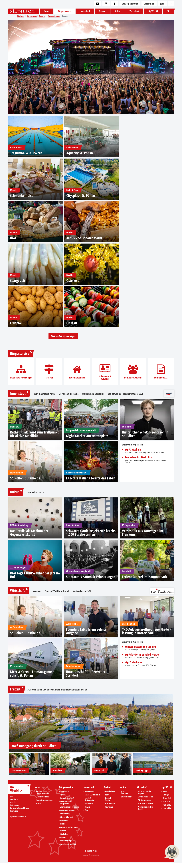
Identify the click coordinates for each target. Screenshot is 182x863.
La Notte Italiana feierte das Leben (90, 478)
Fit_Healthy (167, 805)
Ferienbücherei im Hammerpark (144, 576)
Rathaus (63, 831)
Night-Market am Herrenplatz (87, 435)
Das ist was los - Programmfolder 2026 (125, 394)
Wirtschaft (134, 11)
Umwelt (63, 837)
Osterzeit (72, 280)
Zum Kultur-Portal (35, 492)
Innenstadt (85, 11)
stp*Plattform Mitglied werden (142, 654)
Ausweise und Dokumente (69, 807)
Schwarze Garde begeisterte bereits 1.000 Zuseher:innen (91, 532)
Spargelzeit (17, 280)
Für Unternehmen (144, 800)
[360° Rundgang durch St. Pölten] (91, 723)
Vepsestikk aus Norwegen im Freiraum (142, 532)
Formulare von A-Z (67, 798)
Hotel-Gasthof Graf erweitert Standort (86, 673)
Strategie (166, 795)
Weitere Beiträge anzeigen (63, 336)
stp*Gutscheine (133, 662)
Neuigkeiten (89, 791)
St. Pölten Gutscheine (68, 394)
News (46, 11)
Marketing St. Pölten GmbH (145, 808)
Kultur (117, 11)
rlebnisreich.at (95, 855)
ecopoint (37, 591)
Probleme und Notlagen (69, 827)
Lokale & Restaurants (89, 799)
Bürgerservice (64, 11)
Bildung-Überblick (66, 817)
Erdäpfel (16, 323)
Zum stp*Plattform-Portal (57, 591)
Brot (13, 238)
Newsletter (14, 799)
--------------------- (15, 813)
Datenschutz (14, 805)
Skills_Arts (166, 802)
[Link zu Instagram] (106, 3)
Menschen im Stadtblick (93, 394)
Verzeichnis (149, 3)
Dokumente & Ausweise (105, 377)
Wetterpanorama (130, 3)
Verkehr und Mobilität (68, 844)
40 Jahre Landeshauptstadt (42, 792)
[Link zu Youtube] (97, 3)
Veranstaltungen (66, 841)
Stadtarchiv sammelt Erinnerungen (90, 576)
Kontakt (13, 802)
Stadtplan (49, 377)
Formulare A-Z (160, 377)
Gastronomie (110, 804)
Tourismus (109, 807)
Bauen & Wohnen (77, 377)
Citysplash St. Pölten (80, 195)
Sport (107, 795)
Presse (38, 804)
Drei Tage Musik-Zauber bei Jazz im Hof (35, 574)
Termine (63, 795)
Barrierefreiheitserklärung (19, 808)
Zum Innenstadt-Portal (44, 394)
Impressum (14, 811)
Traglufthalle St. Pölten (26, 153)
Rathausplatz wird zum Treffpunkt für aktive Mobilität (34, 433)
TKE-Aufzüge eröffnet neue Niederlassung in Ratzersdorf (146, 631)
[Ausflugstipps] (153, 764)
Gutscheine (89, 804)
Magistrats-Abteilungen (21, 377)
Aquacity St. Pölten (79, 153)
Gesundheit (64, 821)
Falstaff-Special (108, 799)
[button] (171, 852)
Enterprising (167, 808)
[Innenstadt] (112, 764)
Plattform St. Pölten (145, 804)
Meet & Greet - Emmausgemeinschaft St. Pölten (33, 673)
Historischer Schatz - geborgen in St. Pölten (145, 433)
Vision (165, 791)
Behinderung (64, 814)
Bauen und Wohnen (67, 810)
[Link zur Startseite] (23, 11)
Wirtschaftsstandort (145, 797)
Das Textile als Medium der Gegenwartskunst (29, 532)
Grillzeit (71, 323)
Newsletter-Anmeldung (44, 800)
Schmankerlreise (21, 195)
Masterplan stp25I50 (81, 591)
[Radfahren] (70, 764)
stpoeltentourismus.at (76, 689)
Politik (62, 824)
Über (86, 810)
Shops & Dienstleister (92, 795)
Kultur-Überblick (124, 792)
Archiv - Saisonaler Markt (84, 238)
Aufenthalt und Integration (65, 803)
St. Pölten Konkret (42, 797)
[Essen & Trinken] (29, 764)
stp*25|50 (153, 11)
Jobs (162, 3)
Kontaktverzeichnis (133, 377)
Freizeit (102, 11)
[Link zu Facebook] (114, 3)
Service (87, 807)
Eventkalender (110, 791)
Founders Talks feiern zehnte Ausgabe (86, 631)
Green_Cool (167, 798)
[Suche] (168, 11)
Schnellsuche (64, 791)
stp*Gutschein (133, 449)
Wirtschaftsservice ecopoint (140, 646)
